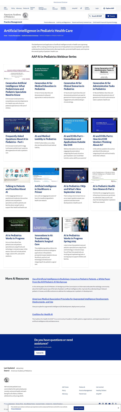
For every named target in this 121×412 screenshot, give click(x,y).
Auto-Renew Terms (29, 404)
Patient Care (32, 8)
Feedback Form (120, 206)
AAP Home (6, 8)
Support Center (40, 404)
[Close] (118, 408)
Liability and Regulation (63, 22)
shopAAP (74, 8)
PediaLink (26, 8)
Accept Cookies (79, 408)
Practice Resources (49, 22)
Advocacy (19, 8)
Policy (13, 8)
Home (5, 35)
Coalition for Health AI (42, 314)
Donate (112, 16)
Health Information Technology (30, 35)
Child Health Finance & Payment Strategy (105, 22)
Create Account (87, 8)
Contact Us (40, 353)
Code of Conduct (57, 404)
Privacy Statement (9, 404)
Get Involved (55, 8)
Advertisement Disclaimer (60, 2)
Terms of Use (19, 404)
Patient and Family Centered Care (81, 22)
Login (97, 8)
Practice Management (43, 8)
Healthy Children (63, 8)
